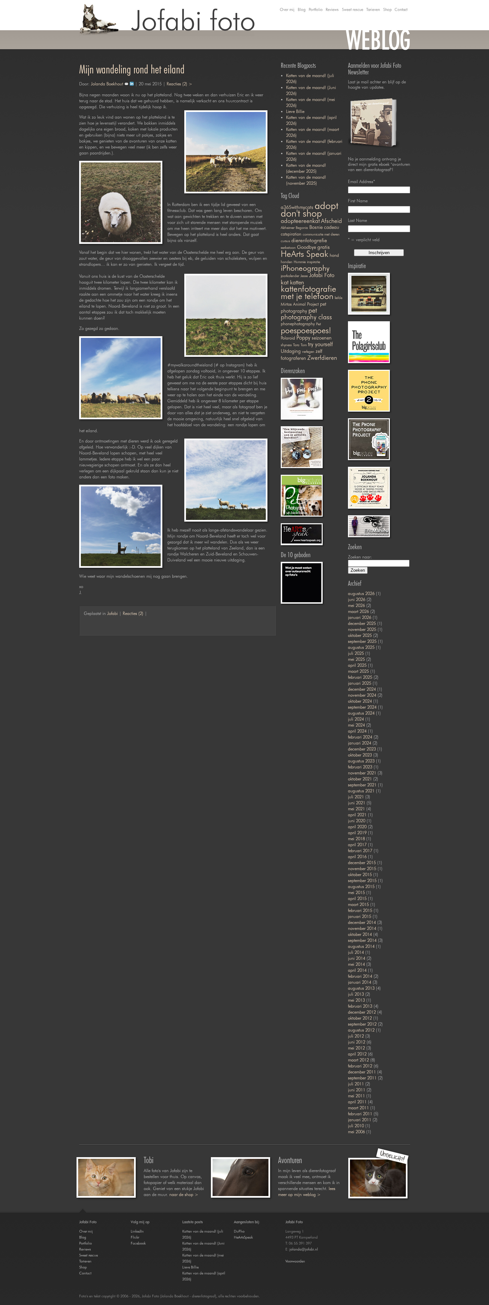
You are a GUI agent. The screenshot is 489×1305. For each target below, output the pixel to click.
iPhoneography (305, 268)
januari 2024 (359, 743)
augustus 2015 (361, 886)
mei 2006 (356, 1131)
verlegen (308, 352)
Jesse (304, 276)
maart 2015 (358, 904)
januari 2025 (359, 683)
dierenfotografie (309, 240)
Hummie (300, 262)
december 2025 (362, 623)
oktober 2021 (360, 778)
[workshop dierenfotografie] (302, 496)
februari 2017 (360, 850)
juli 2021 (356, 796)
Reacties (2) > (179, 83)
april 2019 (357, 832)
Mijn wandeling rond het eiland (132, 69)
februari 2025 (360, 677)
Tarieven (373, 9)
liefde (338, 298)
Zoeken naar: (360, 556)
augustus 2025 (361, 647)
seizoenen (322, 338)
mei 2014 (356, 964)
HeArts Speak (304, 254)
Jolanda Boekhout (107, 83)
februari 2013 (360, 1006)
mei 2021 (356, 808)
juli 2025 (356, 653)
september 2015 (362, 880)
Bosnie (316, 227)
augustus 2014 (361, 946)
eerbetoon (288, 248)
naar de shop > (183, 1194)
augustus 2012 (361, 1030)
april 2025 (357, 665)
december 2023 (362, 749)
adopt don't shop (309, 209)
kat (285, 282)
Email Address (361, 181)
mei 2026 (356, 605)
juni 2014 (356, 958)
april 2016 (357, 856)
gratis (323, 247)
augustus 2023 (361, 760)
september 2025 (362, 641)
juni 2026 (356, 599)
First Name (358, 200)
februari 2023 (360, 766)
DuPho (239, 1231)
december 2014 (362, 922)
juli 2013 (356, 994)
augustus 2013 (361, 988)
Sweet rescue (352, 9)
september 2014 (362, 940)
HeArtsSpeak (243, 1237)
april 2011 (357, 1101)
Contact (401, 9)
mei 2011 (356, 1095)
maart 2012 (358, 1059)
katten (297, 282)
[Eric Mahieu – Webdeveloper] (369, 526)
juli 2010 (356, 1125)
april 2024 (357, 731)
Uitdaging (291, 351)
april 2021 (357, 814)
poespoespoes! (306, 330)
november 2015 (362, 868)
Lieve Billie (295, 111)
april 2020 (357, 826)
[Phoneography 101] (369, 488)
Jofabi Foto (321, 275)
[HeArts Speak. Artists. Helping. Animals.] (302, 534)
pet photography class (306, 313)
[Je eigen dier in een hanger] (302, 447)
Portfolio (316, 9)
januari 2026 (359, 617)
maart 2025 (358, 671)
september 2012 (362, 1024)
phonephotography (298, 323)
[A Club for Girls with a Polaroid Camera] (369, 342)
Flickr (135, 1237)
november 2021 (362, 772)
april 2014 (357, 970)
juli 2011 (356, 1083)
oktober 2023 (360, 754)
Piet (318, 324)
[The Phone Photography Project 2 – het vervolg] (369, 391)
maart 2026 (358, 611)
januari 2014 (359, 982)
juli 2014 (356, 952)
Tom (304, 345)
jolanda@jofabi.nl (303, 1249)
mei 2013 (356, 1000)
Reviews (332, 9)
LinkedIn (137, 1231)
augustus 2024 (361, 713)
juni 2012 (356, 1042)
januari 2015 (359, 916)
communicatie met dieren (321, 234)
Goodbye (306, 247)
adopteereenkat (300, 220)
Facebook (138, 1243)
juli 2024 (356, 719)
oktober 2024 (360, 701)
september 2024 (362, 707)
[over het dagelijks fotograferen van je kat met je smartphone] (302, 399)
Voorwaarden (295, 1261)
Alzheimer (287, 228)
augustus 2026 (361, 593)
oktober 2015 (360, 874)
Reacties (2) (133, 613)
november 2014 (362, 928)
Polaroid (288, 338)
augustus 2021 (361, 790)
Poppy (303, 337)
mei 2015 (356, 892)
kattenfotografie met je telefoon (308, 292)
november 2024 (362, 695)
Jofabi (112, 613)
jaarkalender (290, 276)
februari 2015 (360, 910)
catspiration (291, 234)
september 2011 (362, 1077)
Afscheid (331, 220)
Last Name (357, 220)
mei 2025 (356, 659)
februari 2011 (360, 1113)
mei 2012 (356, 1048)
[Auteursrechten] (302, 583)
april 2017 (357, 844)
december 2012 (362, 1012)
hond (334, 255)
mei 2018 (356, 838)
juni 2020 (356, 820)
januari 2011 (359, 1119)
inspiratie (313, 262)
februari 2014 (360, 976)
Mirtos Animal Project (300, 304)
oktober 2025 (360, 635)
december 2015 (362, 862)
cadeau (331, 227)
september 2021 (362, 784)
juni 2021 (356, 802)
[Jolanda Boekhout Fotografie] (369, 294)
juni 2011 (356, 1089)
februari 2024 (360, 737)
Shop (387, 9)
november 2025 (362, 629)
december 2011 (362, 1071)
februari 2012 (360, 1065)
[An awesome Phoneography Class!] (369, 439)
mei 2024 (356, 725)
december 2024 (362, 689)
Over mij (287, 9)
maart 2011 (358, 1107)
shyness (286, 345)
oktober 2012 (360, 1018)
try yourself (320, 344)
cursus (285, 241)
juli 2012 (356, 1036)
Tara (296, 345)
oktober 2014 (360, 934)
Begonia (302, 228)
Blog (301, 9)
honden (286, 262)
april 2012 (357, 1053)
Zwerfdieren (322, 357)
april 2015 (357, 898)
